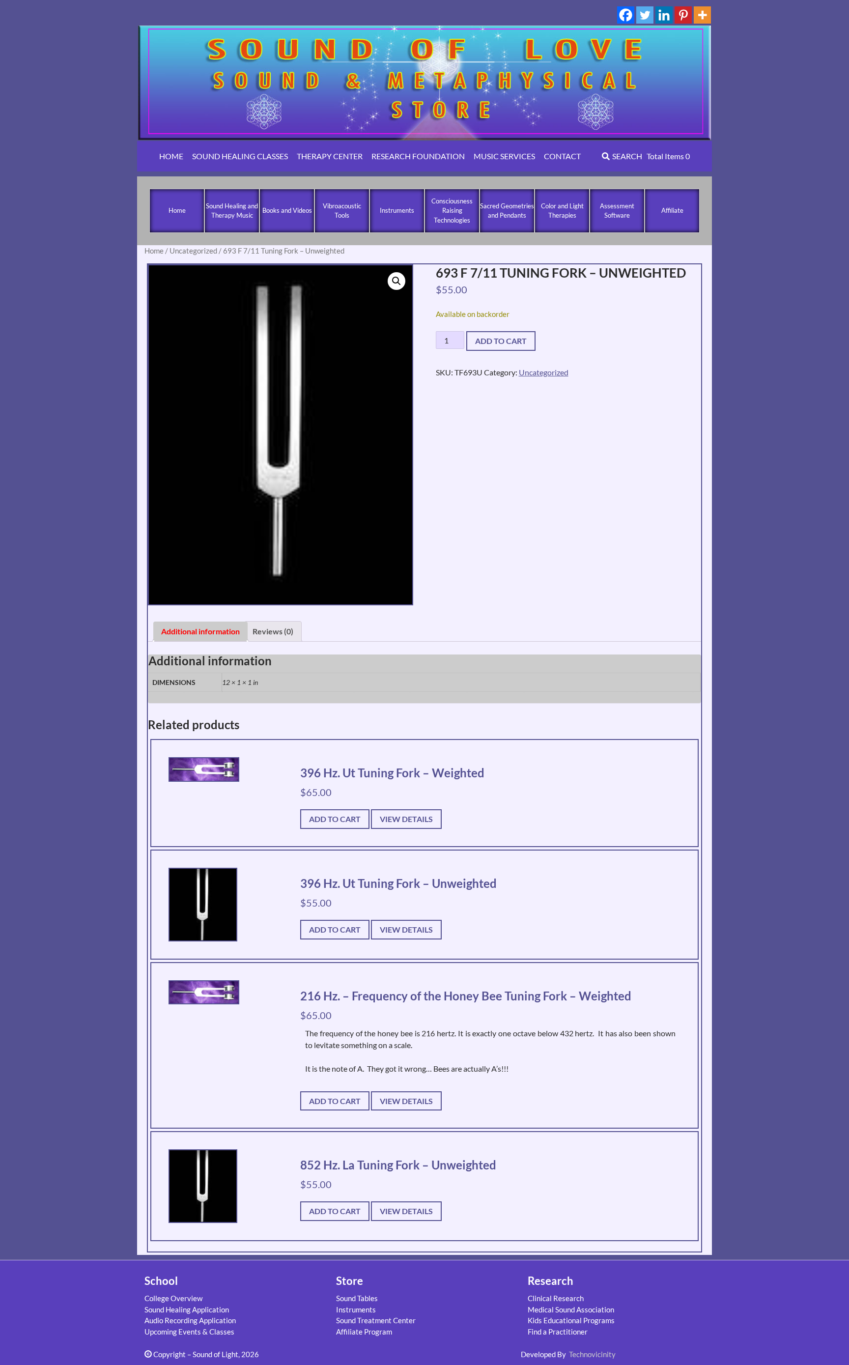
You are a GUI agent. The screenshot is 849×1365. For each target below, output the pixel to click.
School (161, 1280)
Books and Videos (287, 210)
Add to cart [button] (335, 819)
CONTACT (562, 156)
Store (349, 1280)
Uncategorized (193, 250)
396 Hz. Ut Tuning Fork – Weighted (392, 773)
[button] (396, 281)
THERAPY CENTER (330, 156)
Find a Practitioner (558, 1331)
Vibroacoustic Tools (342, 211)
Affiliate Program (364, 1331)
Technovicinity (592, 1354)
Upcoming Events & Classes (189, 1331)
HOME (171, 156)
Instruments (397, 210)
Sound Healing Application (186, 1309)
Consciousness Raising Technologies (452, 210)
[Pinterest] (683, 15)
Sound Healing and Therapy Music (232, 211)
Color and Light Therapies (562, 211)
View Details (406, 819)
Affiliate (672, 210)
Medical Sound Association (571, 1309)
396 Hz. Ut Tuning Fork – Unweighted (398, 883)
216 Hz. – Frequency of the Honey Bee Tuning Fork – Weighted (465, 996)
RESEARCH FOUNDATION (418, 156)
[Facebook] (625, 15)
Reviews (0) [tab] (273, 631)
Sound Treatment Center (376, 1320)
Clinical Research (556, 1298)
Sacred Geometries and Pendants (507, 211)
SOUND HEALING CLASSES (240, 156)
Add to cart (501, 340)
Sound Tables (357, 1298)
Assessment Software (617, 211)
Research (550, 1280)
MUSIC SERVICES (504, 156)
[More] (702, 15)
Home (177, 210)
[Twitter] (644, 15)
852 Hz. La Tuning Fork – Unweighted (398, 1165)
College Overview (173, 1298)
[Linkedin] (664, 15)
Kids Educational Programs (571, 1320)
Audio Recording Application (190, 1320)
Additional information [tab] (200, 631)
